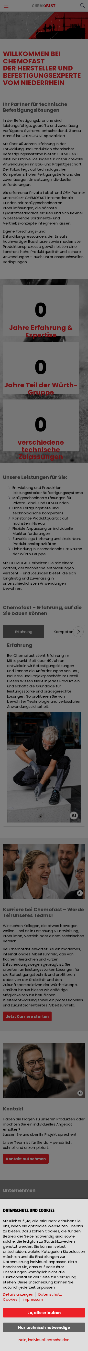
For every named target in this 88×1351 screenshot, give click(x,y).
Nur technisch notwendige (44, 1327)
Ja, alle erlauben (44, 1312)
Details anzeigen (18, 1294)
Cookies (10, 1299)
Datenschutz (50, 1294)
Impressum (33, 1299)
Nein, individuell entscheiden (44, 1339)
